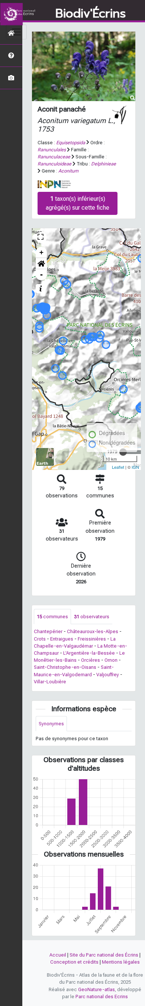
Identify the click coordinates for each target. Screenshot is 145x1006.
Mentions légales (121, 962)
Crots (40, 639)
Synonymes (51, 723)
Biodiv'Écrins (90, 13)
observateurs (91, 616)
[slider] (123, 452)
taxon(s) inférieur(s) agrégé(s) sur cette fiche (77, 203)
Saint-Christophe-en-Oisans (65, 667)
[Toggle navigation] (16, 32)
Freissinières (92, 639)
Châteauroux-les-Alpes (92, 631)
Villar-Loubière (50, 681)
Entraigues (61, 639)
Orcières (90, 660)
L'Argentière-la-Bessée (89, 653)
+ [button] (41, 252)
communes (52, 616)
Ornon (110, 660)
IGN (135, 467)
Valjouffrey (107, 674)
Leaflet (118, 467)
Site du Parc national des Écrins (104, 955)
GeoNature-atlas (96, 989)
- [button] (41, 274)
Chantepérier (48, 631)
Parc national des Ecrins (101, 996)
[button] (41, 263)
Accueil (57, 955)
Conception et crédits (74, 962)
